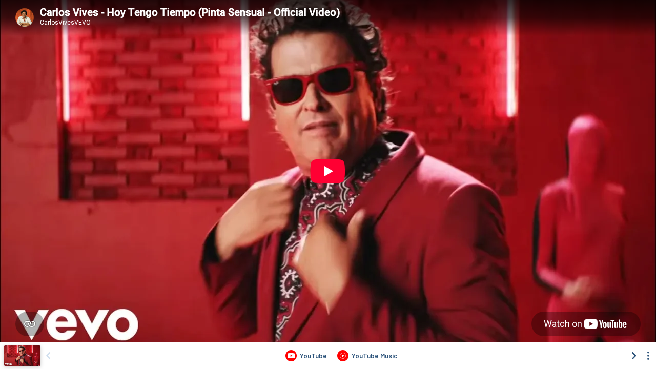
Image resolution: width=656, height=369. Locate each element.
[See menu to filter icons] (648, 355)
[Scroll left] (48, 355)
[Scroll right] (634, 355)
